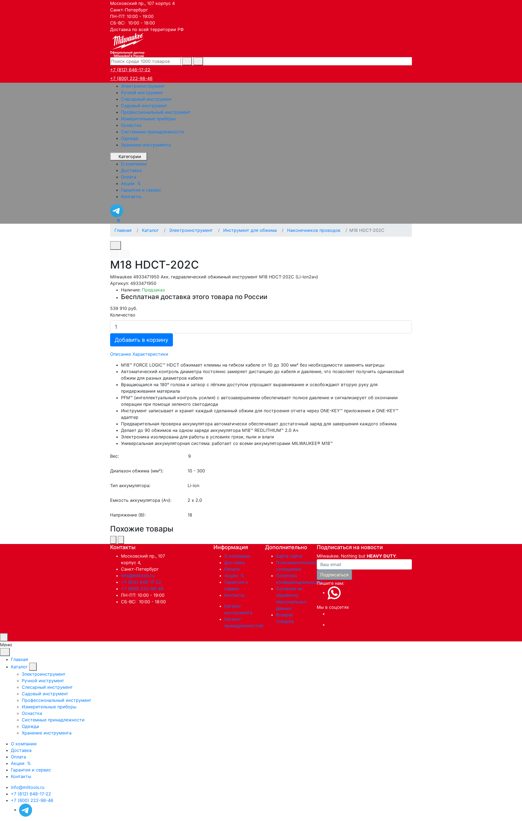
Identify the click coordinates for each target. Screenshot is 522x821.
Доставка (234, 562)
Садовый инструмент (144, 105)
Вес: (114, 456)
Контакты (234, 595)
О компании (237, 556)
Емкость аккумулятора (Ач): (140, 500)
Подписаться (334, 574)
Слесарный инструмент (146, 99)
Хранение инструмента (146, 144)
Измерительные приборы (148, 118)
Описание (120, 354)
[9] (300, 456)
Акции (235, 575)
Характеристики (150, 354)
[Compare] (125, 254)
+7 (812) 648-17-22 (130, 69)
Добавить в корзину (141, 340)
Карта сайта (289, 556)
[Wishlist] (114, 254)
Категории (129, 156)
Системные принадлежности (152, 131)
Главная (19, 659)
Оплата (232, 569)
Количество (122, 315)
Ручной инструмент (142, 92)
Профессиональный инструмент (156, 112)
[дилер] (127, 44)
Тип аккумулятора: (130, 485)
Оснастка (131, 125)
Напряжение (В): (127, 515)
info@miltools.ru (137, 575)
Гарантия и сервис (31, 770)
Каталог (19, 666)
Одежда (129, 138)
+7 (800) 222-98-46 (131, 78)
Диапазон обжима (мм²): (136, 470)
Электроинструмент (143, 86)
